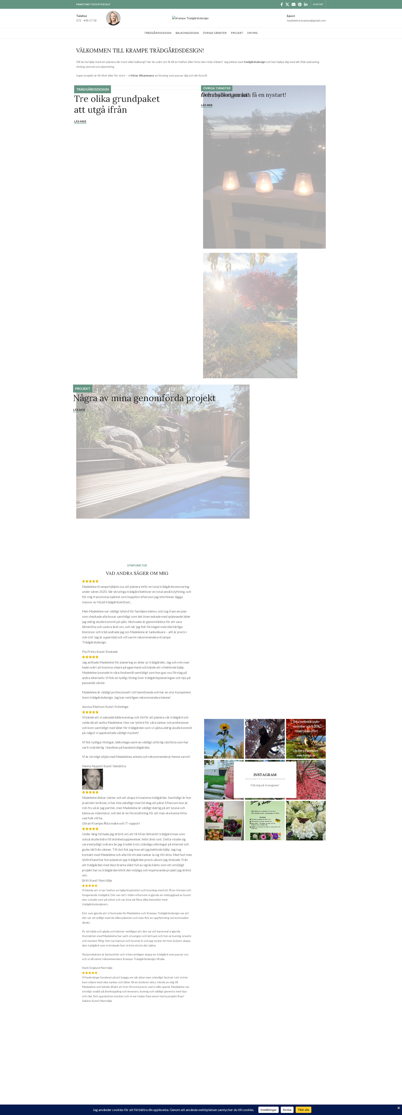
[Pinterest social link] (300, 4)
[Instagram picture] (224, 739)
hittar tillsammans (142, 75)
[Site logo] (190, 18)
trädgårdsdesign (254, 62)
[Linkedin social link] (306, 4)
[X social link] (287, 4)
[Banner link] (137, 169)
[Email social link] (293, 4)
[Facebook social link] (281, 4)
